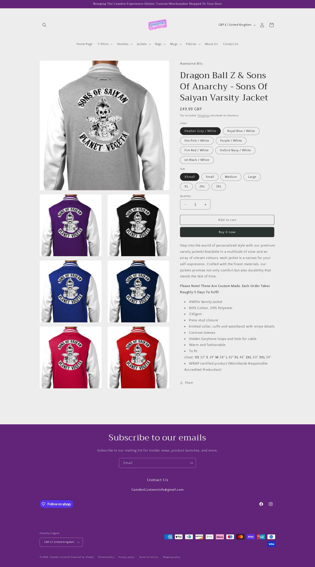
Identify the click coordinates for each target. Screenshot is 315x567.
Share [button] (189, 382)
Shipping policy (172, 557)
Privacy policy (126, 557)
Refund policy (106, 557)
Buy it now (227, 232)
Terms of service (149, 557)
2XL (202, 186)
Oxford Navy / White (235, 150)
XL (186, 186)
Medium (231, 177)
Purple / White (231, 140)
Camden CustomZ (60, 557)
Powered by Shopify (82, 557)
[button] (44, 25)
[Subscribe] (191, 463)
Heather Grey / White (200, 131)
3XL (219, 186)
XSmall (189, 177)
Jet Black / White (196, 160)
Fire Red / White (196, 150)
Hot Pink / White (196, 140)
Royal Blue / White (241, 131)
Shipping (203, 115)
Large (252, 177)
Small (210, 177)
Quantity (185, 195)
